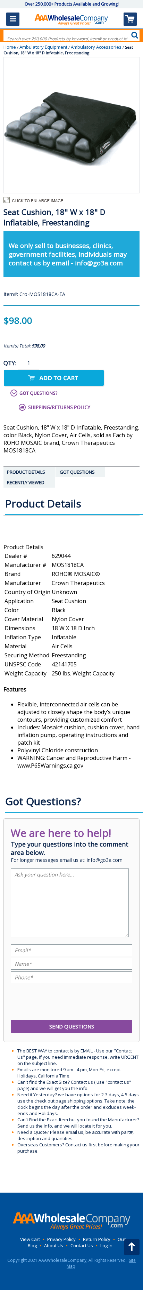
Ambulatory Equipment (43, 47)
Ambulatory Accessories (96, 47)
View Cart (30, 1239)
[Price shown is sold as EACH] (71, 539)
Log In (106, 1245)
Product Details (23, 547)
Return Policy (96, 1239)
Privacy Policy (61, 1239)
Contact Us (81, 1245)
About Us (53, 1245)
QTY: (10, 363)
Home (9, 47)
